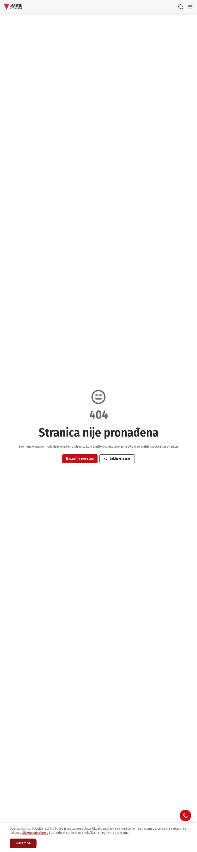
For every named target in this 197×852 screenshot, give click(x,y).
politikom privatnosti (34, 833)
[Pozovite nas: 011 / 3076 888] (185, 815)
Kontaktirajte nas (117, 458)
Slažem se (23, 843)
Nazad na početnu (80, 458)
